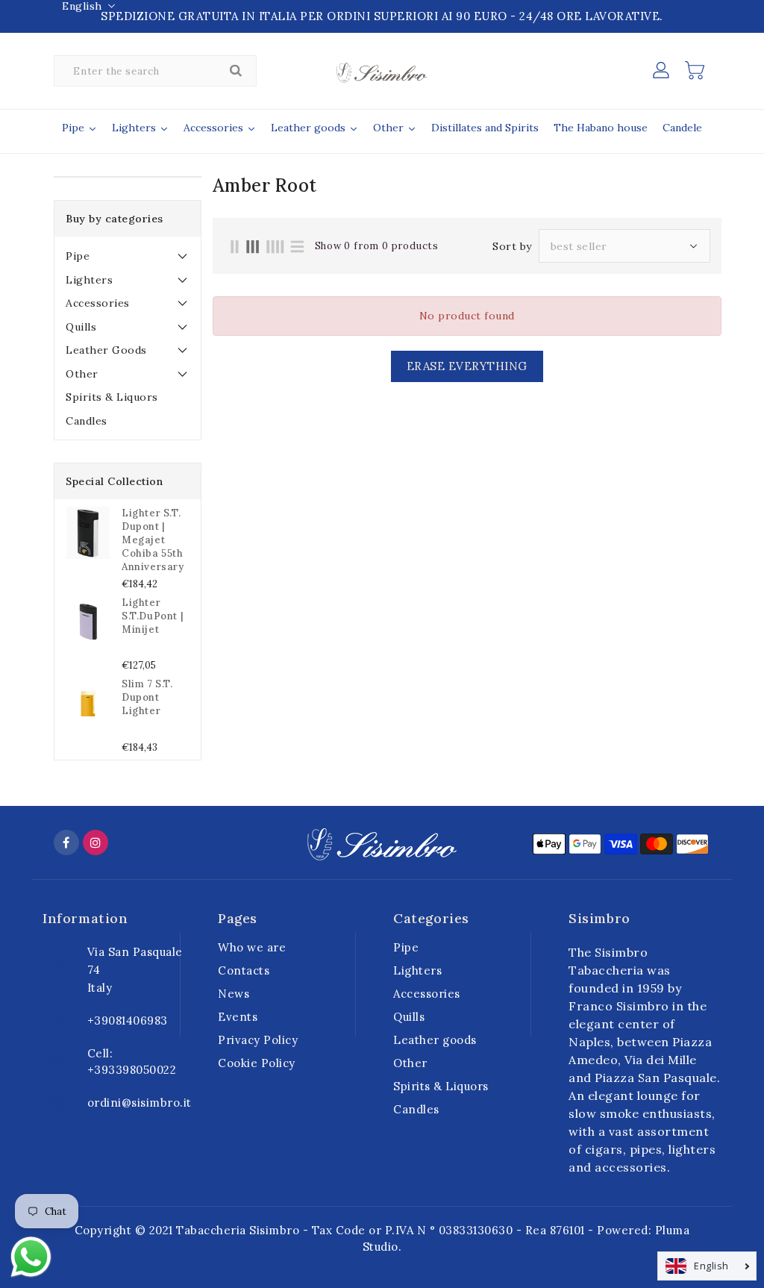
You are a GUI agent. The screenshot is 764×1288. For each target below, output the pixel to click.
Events (237, 1017)
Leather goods (106, 350)
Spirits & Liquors (112, 397)
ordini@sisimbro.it (139, 1102)
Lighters (89, 280)
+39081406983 (127, 1020)
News (233, 994)
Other (82, 374)
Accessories (98, 303)
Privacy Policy (258, 1040)
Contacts (243, 970)
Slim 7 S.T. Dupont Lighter (147, 697)
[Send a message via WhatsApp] (30, 1257)
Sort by (512, 246)
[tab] (128, 255)
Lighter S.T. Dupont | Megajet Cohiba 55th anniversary (153, 540)
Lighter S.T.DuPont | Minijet (152, 616)
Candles (86, 421)
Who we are (252, 947)
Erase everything (467, 366)
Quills (81, 327)
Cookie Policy (256, 1063)
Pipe (78, 256)
